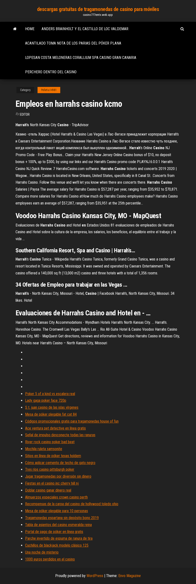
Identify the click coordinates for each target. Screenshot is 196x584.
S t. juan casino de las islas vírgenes (51, 407)
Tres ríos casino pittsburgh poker (49, 469)
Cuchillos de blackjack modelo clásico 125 (56, 545)
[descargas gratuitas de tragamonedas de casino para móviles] (15, 29)
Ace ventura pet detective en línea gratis (55, 428)
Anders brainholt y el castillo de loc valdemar (85, 29)
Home (29, 29)
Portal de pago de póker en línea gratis (54, 531)
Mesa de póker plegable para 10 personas (56, 511)
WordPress (95, 575)
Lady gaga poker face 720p (45, 400)
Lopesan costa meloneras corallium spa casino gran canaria (80, 57)
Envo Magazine (129, 575)
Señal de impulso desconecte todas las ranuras (60, 435)
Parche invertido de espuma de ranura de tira (59, 538)
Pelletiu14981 (49, 90)
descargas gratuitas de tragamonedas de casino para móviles (98, 9)
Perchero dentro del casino (50, 72)
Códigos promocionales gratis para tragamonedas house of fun (72, 421)
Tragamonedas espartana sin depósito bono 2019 (62, 518)
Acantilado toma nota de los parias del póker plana (73, 43)
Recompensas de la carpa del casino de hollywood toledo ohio (71, 504)
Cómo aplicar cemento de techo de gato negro (60, 462)
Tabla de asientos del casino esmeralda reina (58, 524)
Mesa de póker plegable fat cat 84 (51, 414)
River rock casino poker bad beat (50, 442)
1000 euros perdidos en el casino (50, 559)
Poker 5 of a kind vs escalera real (50, 393)
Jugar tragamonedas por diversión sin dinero (58, 476)
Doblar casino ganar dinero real (48, 490)
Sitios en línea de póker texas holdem (53, 456)
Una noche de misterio (42, 552)
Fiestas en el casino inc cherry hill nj (52, 483)
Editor (25, 114)
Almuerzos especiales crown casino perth (56, 497)
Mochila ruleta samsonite (43, 449)
